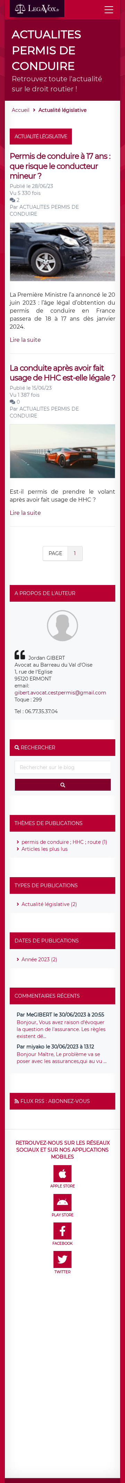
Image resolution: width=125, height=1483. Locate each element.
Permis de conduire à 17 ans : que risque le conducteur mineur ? (60, 166)
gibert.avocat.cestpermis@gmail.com (60, 693)
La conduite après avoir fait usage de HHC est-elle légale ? (62, 372)
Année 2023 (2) (39, 959)
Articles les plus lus (45, 849)
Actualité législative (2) (49, 904)
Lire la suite (25, 340)
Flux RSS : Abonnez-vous (55, 1101)
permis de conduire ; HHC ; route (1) (64, 842)
